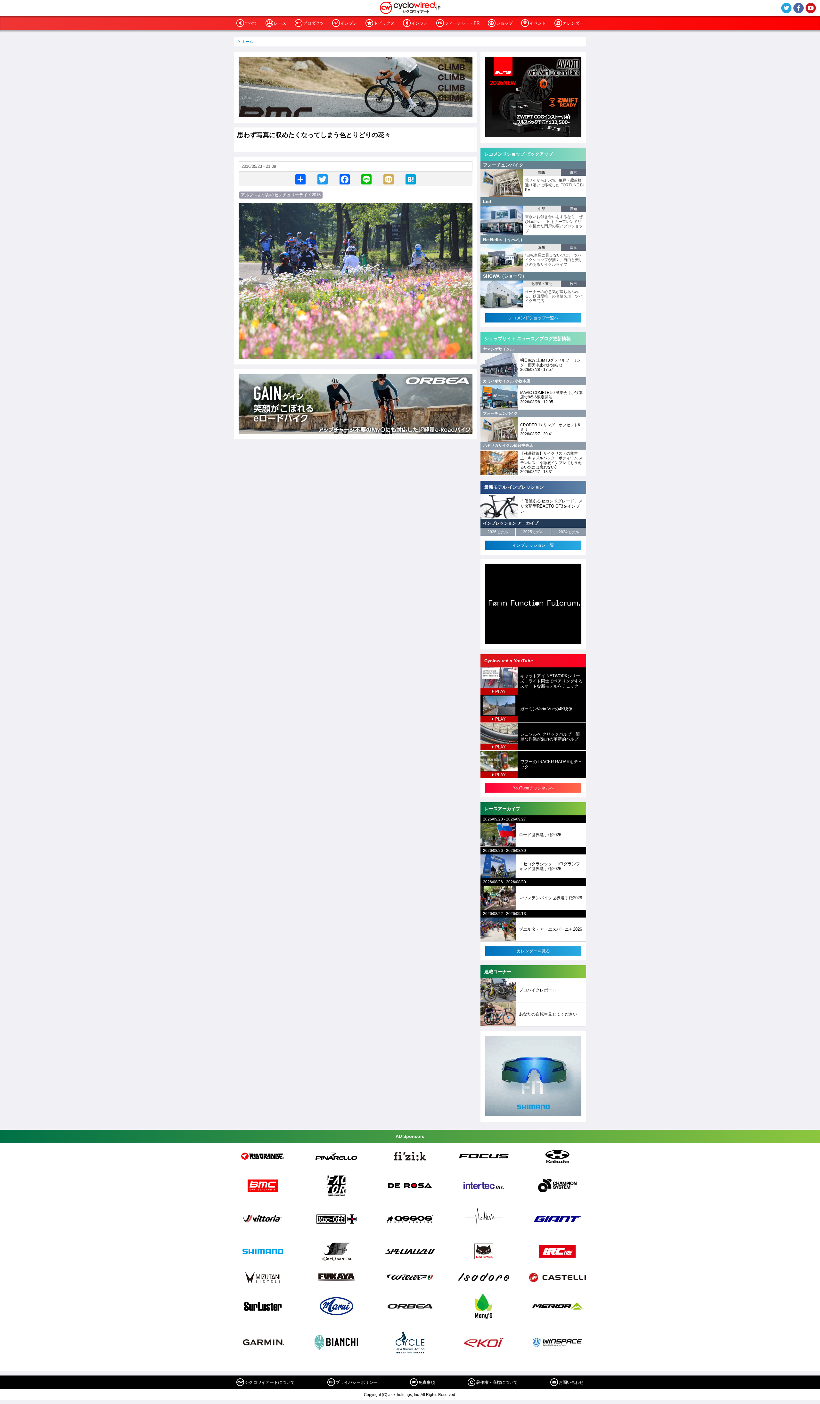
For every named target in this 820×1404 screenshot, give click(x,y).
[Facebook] (344, 178)
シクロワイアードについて (270, 1382)
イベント (537, 23)
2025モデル (533, 532)
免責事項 (426, 1382)
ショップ (504, 23)
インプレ (348, 23)
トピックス (384, 23)
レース (280, 23)
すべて (251, 23)
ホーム (247, 41)
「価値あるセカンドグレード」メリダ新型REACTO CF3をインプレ (551, 506)
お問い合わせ (571, 1382)
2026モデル (498, 532)
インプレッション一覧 (533, 545)
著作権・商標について (497, 1382)
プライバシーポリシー (356, 1382)
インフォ (419, 23)
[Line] (366, 178)
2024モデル (569, 532)
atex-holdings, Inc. (404, 1394)
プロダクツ (313, 23)
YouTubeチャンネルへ (533, 788)
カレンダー (573, 23)
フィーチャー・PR (462, 23)
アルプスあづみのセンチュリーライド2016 (281, 194)
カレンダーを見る (533, 951)
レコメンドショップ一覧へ (533, 317)
